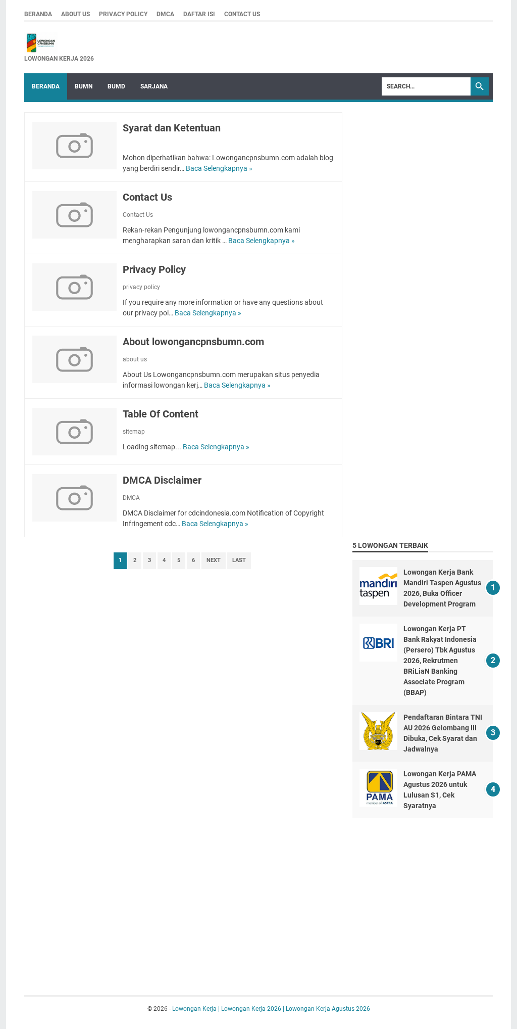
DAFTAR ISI (199, 14)
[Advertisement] (428, 175)
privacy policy (141, 287)
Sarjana (154, 86)
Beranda (46, 86)
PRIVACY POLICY (123, 14)
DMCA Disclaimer (162, 480)
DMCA (165, 14)
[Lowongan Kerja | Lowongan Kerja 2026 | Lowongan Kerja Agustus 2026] (59, 43)
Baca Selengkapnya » (219, 168)
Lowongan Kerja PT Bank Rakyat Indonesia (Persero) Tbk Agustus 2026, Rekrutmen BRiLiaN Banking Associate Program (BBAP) (440, 660)
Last (239, 560)
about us (135, 359)
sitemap (134, 431)
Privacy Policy (154, 269)
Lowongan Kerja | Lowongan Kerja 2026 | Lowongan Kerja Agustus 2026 (271, 1008)
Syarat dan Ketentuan (172, 128)
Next (213, 560)
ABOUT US (75, 14)
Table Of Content (160, 414)
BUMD (116, 86)
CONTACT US (242, 14)
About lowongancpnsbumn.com (193, 342)
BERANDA (38, 14)
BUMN (83, 86)
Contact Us (147, 197)
